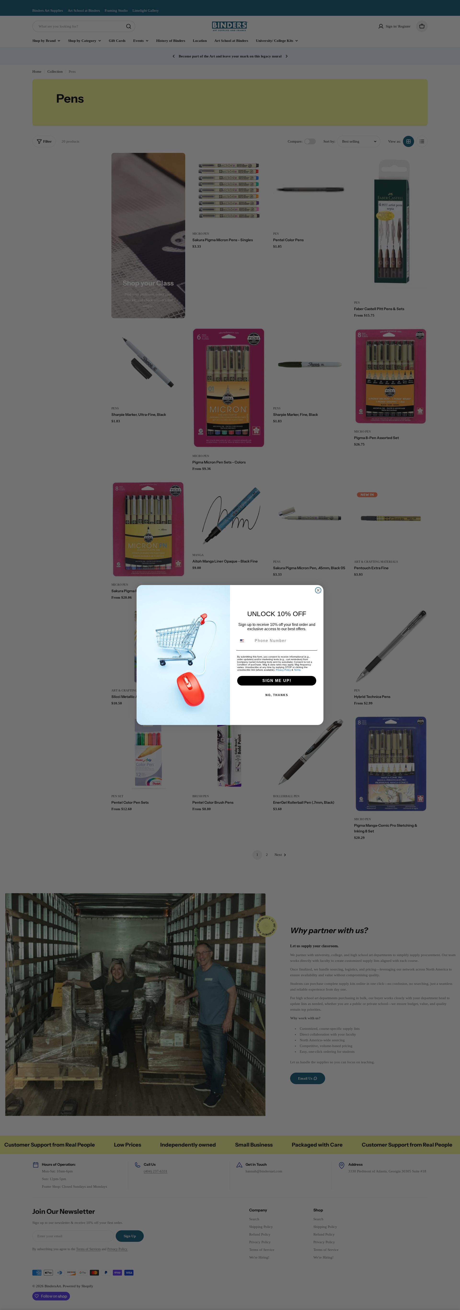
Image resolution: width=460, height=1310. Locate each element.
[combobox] (244, 640)
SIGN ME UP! (276, 681)
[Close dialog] (318, 590)
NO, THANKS (276, 695)
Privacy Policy (283, 670)
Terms (297, 670)
